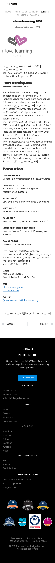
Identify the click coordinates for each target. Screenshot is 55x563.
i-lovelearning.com (13, 287)
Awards (34, 15)
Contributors (9, 468)
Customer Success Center (17, 479)
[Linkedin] (19, 355)
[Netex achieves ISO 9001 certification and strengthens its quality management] (35, 521)
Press (5, 450)
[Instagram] (29, 355)
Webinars (22, 15)
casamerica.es (11, 290)
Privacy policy (34, 538)
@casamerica (10, 300)
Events (45, 11)
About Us (7, 431)
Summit (7, 464)
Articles (34, 11)
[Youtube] (34, 355)
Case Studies (20, 11)
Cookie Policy (39, 541)
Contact (7, 443)
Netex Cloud (9, 390)
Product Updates (12, 483)
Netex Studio (9, 394)
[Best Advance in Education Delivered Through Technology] (43, 505)
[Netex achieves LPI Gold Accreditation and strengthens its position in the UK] (47, 521)
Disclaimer (17, 538)
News (8, 11)
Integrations (9, 487)
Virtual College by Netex (16, 398)
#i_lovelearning (29, 300)
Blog (5, 460)
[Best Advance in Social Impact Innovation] (28, 505)
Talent (6, 439)
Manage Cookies (19, 541)
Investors (8, 435)
